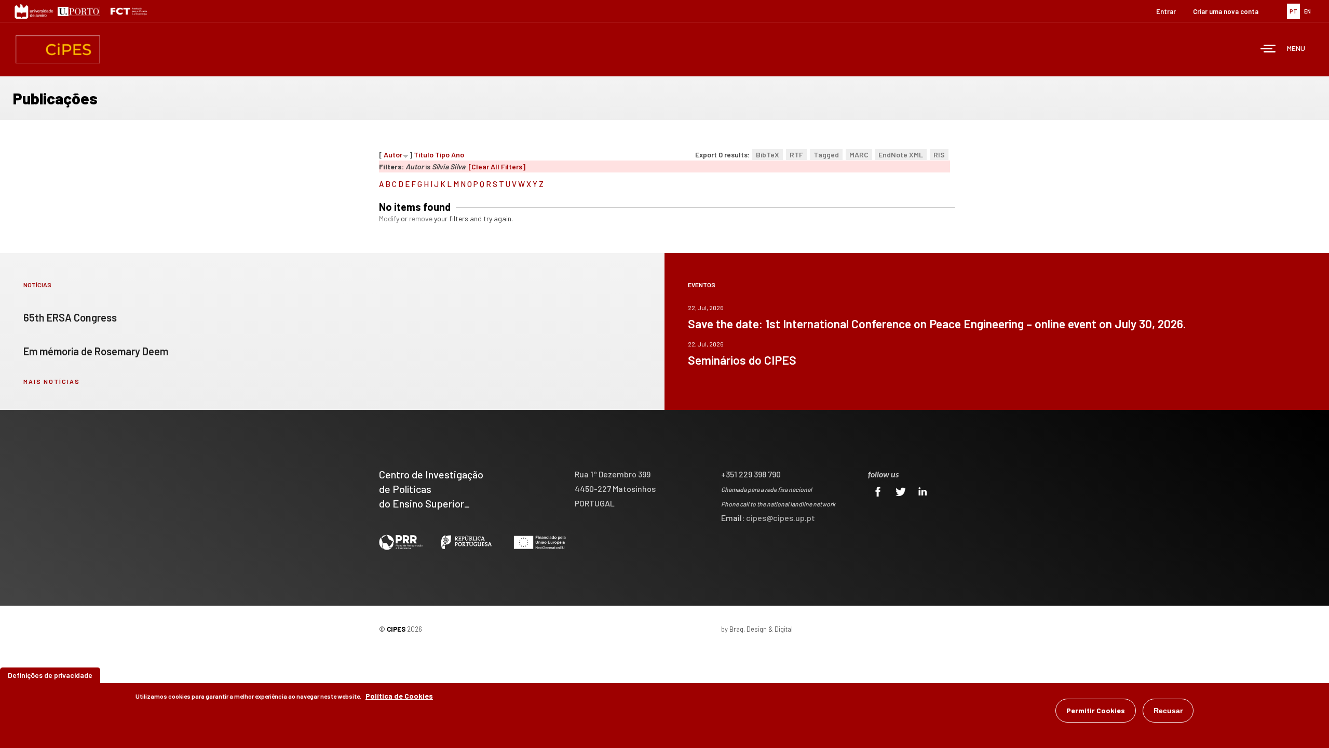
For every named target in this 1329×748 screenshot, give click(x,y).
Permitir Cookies (1095, 710)
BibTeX (767, 154)
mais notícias (51, 381)
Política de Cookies (399, 695)
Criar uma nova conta (1225, 11)
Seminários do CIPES (742, 360)
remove (420, 218)
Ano (457, 154)
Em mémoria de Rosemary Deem (95, 351)
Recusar (1168, 710)
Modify (389, 218)
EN (1307, 11)
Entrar (1166, 11)
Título (423, 154)
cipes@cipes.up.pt (780, 518)
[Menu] (1268, 50)
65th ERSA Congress (70, 317)
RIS (939, 154)
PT (1293, 11)
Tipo (442, 154)
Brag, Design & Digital (761, 629)
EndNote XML (900, 154)
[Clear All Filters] (496, 166)
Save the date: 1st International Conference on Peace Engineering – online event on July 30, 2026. (937, 323)
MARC (859, 154)
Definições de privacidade (50, 675)
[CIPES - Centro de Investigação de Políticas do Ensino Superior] (58, 49)
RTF (796, 154)
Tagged (826, 154)
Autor (393, 154)
